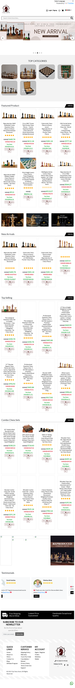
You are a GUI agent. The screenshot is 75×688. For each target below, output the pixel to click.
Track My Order (26, 657)
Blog (8, 661)
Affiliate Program (12, 663)
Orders (37, 654)
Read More (26, 592)
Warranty (24, 654)
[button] (33, 52)
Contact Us (10, 659)
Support (23, 668)
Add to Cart (11, 150)
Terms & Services (26, 665)
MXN (69, 10)
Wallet (37, 659)
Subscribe (19, 634)
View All (70, 105)
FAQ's (9, 657)
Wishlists (38, 657)
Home (9, 652)
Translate (71, 3)
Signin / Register (40, 652)
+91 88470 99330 (61, 661)
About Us (10, 654)
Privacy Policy (25, 663)
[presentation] (3, 38)
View (21, 596)
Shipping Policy (25, 652)
